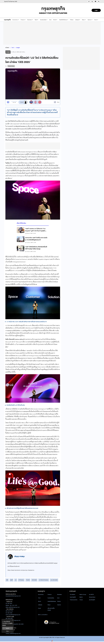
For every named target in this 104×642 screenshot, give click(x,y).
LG (15, 580)
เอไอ (7, 580)
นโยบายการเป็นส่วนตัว (51, 609)
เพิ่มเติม (4, 625)
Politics (71, 20)
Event (95, 20)
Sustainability (43, 20)
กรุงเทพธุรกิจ (73, 597)
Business (29, 20)
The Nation (72, 594)
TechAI (28, 580)
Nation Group (82, 594)
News (83, 20)
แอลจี (11, 580)
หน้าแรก (7, 48)
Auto (50, 20)
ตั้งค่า (7, 631)
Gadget (18, 48)
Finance (22, 20)
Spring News (92, 597)
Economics (15, 20)
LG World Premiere (43, 580)
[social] (89, 1)
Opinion (89, 20)
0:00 (13, 102)
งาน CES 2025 (54, 580)
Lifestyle (77, 20)
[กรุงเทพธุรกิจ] (7, 20)
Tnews (81, 600)
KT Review (21, 580)
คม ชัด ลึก (91, 594)
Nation (81, 597)
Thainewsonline (73, 600)
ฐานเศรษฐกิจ (92, 600)
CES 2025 (34, 580)
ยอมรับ (7, 628)
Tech (36, 20)
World (54, 20)
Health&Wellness (63, 20)
